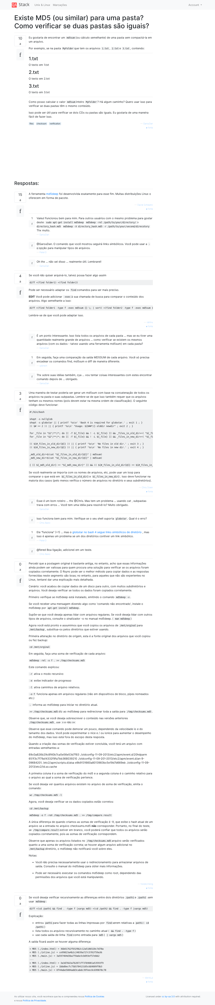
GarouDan (148, 123)
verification (55, 123)
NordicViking (147, 884)
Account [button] (194, 5)
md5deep (52, 193)
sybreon (43, 365)
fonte (150, 127)
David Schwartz (145, 205)
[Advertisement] (91, 152)
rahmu (150, 322)
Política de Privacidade (34, 1000)
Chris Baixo (44, 523)
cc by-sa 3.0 (168, 996)
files (31, 123)
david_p (149, 977)
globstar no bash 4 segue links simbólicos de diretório (107, 532)
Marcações (60, 5)
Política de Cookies (94, 996)
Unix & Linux (42, 5)
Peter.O (43, 252)
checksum (41, 123)
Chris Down (147, 487)
